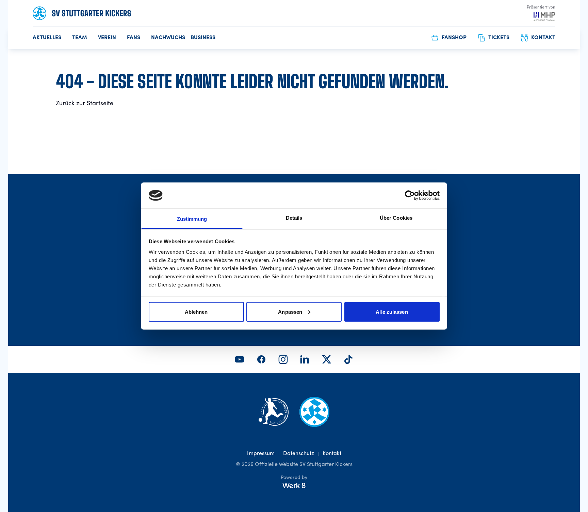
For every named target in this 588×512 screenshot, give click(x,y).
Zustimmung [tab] (192, 219)
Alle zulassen (392, 311)
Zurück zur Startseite (84, 103)
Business (203, 38)
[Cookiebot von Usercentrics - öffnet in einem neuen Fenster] (410, 195)
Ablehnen (196, 311)
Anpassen (290, 311)
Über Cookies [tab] (396, 218)
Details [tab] (294, 218)
